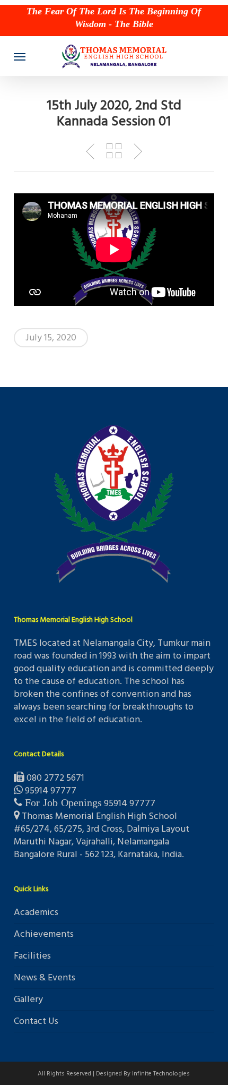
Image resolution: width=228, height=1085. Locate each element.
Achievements (44, 934)
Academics (36, 913)
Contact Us (36, 1021)
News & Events (44, 977)
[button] (19, 56)
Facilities (32, 955)
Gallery (28, 999)
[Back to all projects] (113, 151)
